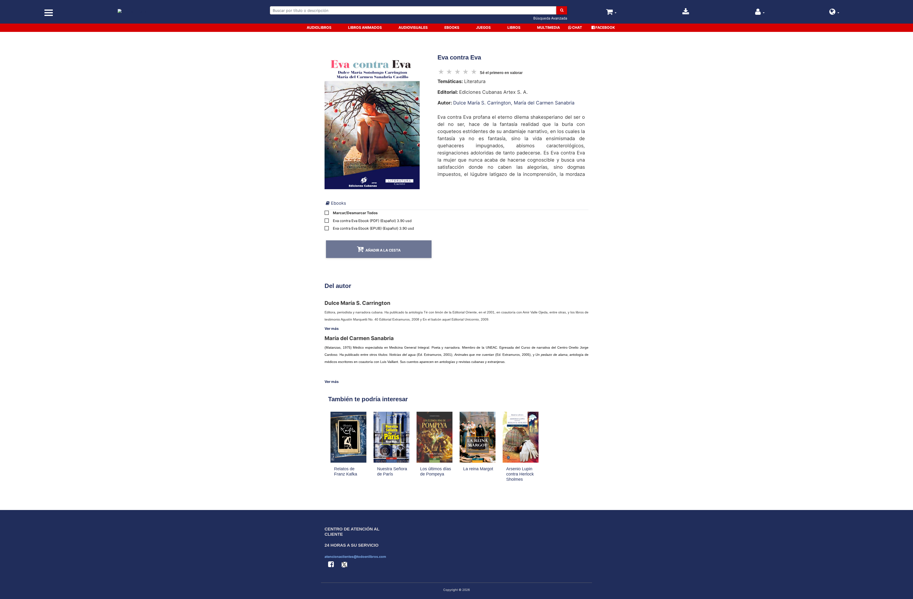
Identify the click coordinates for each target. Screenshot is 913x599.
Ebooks (451, 27)
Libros (513, 27)
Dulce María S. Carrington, (483, 103)
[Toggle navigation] (49, 13)
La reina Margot (478, 468)
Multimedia (548, 27)
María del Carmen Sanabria (544, 103)
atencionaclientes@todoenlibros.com (355, 556)
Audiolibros (319, 27)
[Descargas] (685, 13)
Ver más (332, 328)
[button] (834, 13)
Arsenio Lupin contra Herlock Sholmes (520, 474)
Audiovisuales (413, 27)
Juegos (483, 27)
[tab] (336, 203)
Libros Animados (365, 27)
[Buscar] (561, 10)
